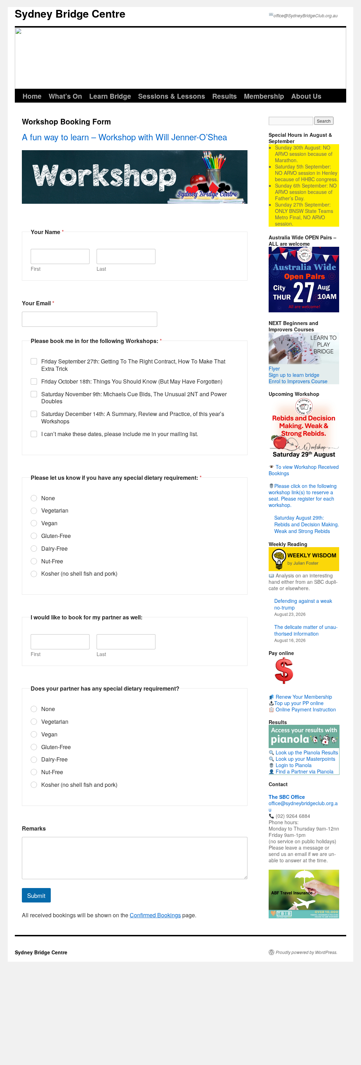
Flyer (274, 368)
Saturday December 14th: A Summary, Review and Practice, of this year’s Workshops (132, 417)
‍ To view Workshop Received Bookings (304, 470)
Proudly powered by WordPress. (306, 952)
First (36, 269)
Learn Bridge (110, 96)
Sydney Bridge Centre (70, 13)
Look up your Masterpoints (304, 758)
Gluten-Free (56, 536)
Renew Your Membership (303, 696)
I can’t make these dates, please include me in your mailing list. (119, 434)
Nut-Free (52, 561)
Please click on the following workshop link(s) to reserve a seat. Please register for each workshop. (303, 495)
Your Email (38, 303)
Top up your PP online (299, 702)
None (48, 498)
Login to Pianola (293, 765)
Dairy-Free (54, 548)
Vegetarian (54, 510)
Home (32, 96)
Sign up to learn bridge (294, 374)
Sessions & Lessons (171, 96)
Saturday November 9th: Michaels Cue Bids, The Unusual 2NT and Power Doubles (134, 398)
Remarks (34, 828)
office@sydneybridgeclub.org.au (303, 803)
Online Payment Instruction (305, 709)
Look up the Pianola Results (306, 752)
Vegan (49, 523)
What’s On (65, 96)
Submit (36, 895)
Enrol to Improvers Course (298, 381)
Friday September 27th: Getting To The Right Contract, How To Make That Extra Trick (133, 365)
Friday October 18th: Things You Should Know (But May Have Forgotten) (131, 381)
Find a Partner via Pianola (304, 771)
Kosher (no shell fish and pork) (79, 573)
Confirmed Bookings (155, 915)
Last (101, 269)
